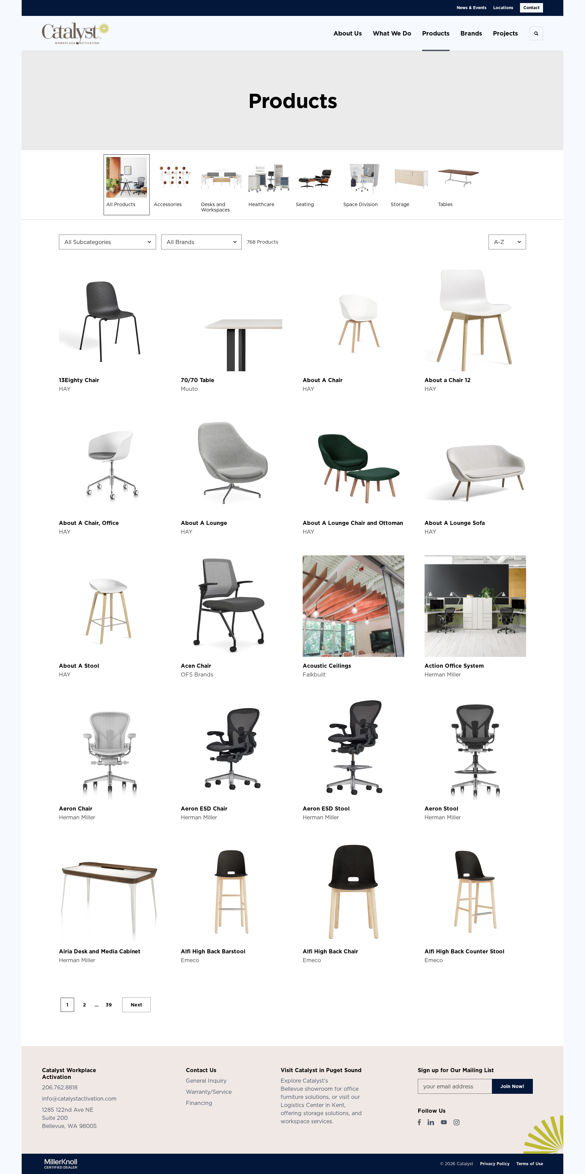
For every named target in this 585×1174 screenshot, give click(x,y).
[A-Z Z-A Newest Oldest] (507, 242)
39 (109, 1004)
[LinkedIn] (431, 1122)
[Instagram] (456, 1122)
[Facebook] (419, 1122)
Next (136, 1004)
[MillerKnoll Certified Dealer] (61, 1164)
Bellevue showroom (307, 1088)
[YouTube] (444, 1122)
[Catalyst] (76, 33)
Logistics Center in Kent (312, 1105)
